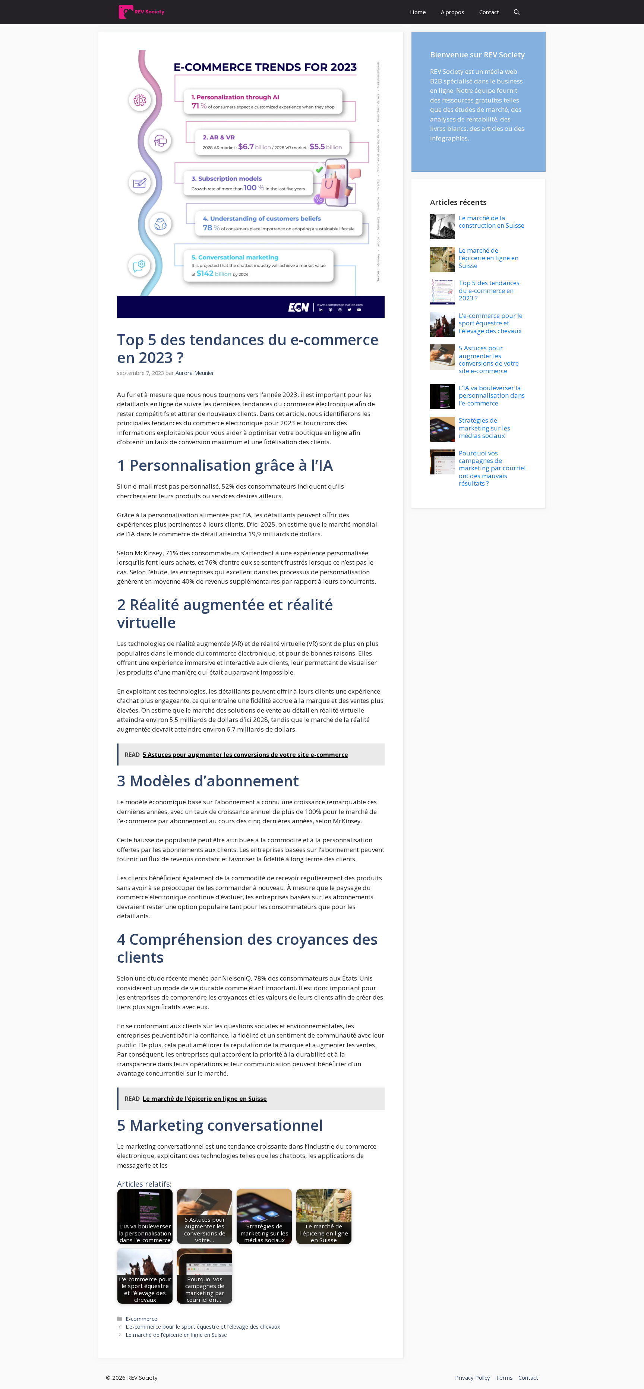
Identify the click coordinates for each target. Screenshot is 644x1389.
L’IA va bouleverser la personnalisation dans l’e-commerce (492, 395)
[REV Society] (143, 12)
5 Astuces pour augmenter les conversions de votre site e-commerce (489, 359)
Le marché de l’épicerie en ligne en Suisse (176, 1334)
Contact (489, 12)
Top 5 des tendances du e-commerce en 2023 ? (489, 290)
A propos (452, 12)
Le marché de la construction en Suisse (491, 222)
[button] (516, 12)
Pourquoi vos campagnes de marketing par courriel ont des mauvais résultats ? (492, 468)
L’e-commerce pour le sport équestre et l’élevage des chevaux (203, 1326)
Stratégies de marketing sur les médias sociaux (484, 428)
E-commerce (141, 1318)
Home (418, 12)
